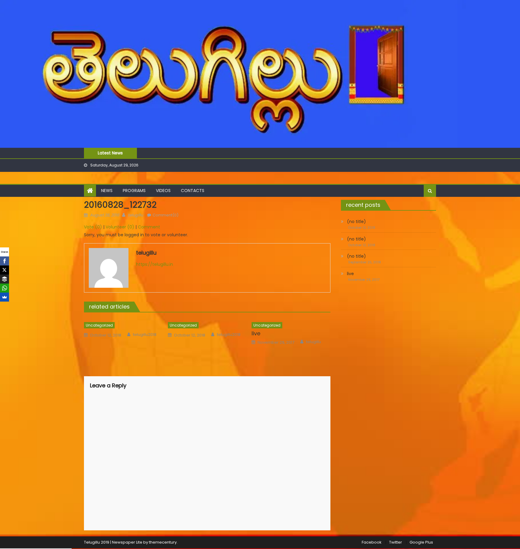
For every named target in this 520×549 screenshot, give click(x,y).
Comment (149, 227)
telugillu (135, 215)
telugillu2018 (144, 334)
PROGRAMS (134, 191)
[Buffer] (4, 279)
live (256, 333)
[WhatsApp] (4, 288)
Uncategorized (99, 325)
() (93, 227)
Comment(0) (165, 215)
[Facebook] (4, 260)
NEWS (107, 191)
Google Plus (421, 542)
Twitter (395, 542)
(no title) (356, 222)
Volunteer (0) (120, 227)
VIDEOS (163, 191)
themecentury (163, 542)
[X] (4, 269)
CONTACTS (192, 191)
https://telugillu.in (154, 264)
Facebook (372, 542)
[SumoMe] (4, 297)
